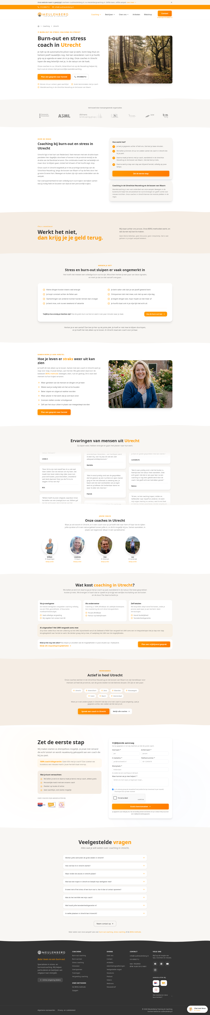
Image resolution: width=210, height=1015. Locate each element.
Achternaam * (146, 750)
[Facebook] (155, 963)
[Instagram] (155, 970)
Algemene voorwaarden (46, 1010)
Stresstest (75, 966)
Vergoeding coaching (80, 976)
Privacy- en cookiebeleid (66, 1010)
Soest (92, 696)
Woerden (117, 690)
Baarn (104, 696)
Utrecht (78, 690)
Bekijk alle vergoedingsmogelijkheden (54, 646)
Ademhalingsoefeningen (116, 966)
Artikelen (136, 14)
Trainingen (76, 973)
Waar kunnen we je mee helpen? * (124, 776)
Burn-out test (77, 959)
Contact (109, 959)
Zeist (105, 690)
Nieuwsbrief (111, 987)
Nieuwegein (132, 690)
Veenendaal (117, 696)
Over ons (123, 14)
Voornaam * (116, 750)
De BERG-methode (79, 987)
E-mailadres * (117, 758)
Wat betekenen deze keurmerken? (160, 996)
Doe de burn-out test (154, 314)
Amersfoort (92, 690)
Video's (109, 980)
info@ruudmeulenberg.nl (139, 956)
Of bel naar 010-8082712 (164, 17)
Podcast (109, 976)
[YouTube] (167, 963)
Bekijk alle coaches (120, 711)
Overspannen (77, 969)
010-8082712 (81, 77)
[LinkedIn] (161, 963)
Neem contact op (104, 923)
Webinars (110, 983)
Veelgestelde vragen (114, 969)
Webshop (148, 14)
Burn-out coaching (79, 955)
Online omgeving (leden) (51, 980)
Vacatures (110, 973)
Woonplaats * (117, 766)
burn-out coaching (106, 932)
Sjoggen (75, 990)
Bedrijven (109, 14)
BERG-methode (52, 373)
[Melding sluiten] (171, 2)
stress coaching (119, 932)
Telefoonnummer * (148, 758)
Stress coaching (78, 962)
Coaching (95, 14)
